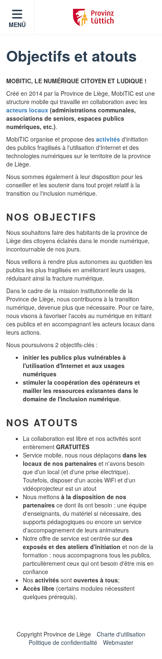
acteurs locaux (27, 110)
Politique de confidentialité (63, 642)
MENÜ (17, 24)
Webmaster (118, 642)
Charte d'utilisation (121, 634)
